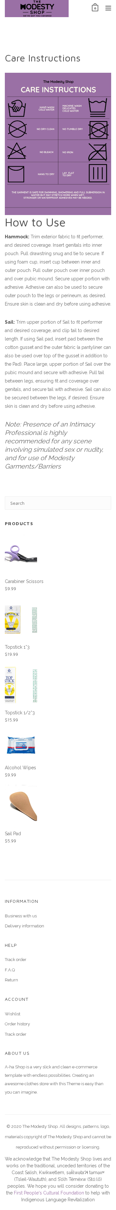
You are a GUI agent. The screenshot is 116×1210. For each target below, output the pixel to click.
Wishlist (12, 1013)
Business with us (21, 915)
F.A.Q (10, 969)
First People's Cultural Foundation (49, 1192)
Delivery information (24, 926)
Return (11, 980)
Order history (17, 1023)
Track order (15, 959)
